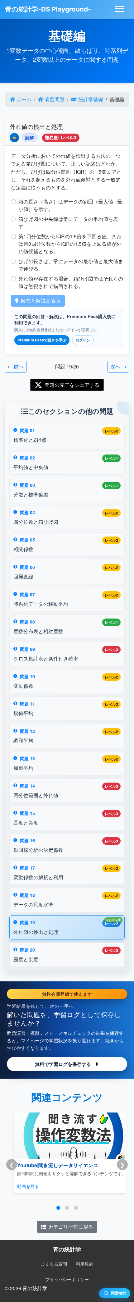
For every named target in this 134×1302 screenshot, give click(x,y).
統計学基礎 (90, 99)
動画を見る (28, 1186)
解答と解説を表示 (41, 300)
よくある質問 (54, 1263)
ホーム (24, 99)
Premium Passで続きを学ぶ (41, 340)
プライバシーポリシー (67, 1279)
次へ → (118, 366)
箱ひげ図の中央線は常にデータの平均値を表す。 (68, 222)
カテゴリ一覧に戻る (70, 1226)
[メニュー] (119, 9)
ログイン (82, 340)
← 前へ (15, 366)
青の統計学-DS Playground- (48, 9)
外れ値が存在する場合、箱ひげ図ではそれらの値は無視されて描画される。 (70, 282)
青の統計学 (67, 1249)
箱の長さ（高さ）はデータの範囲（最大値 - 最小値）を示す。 (70, 205)
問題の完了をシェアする (72, 384)
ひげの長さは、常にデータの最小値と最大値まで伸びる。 (70, 265)
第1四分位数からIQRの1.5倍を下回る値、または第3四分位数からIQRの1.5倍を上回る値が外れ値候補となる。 (70, 244)
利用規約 (84, 1263)
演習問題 (55, 99)
